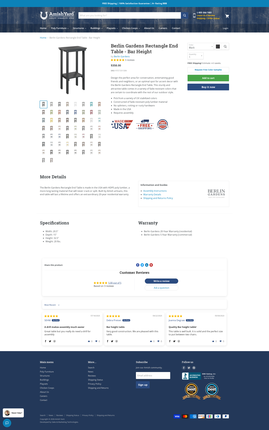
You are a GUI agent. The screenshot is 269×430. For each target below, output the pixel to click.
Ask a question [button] (161, 287)
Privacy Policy (94, 383)
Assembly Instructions (155, 190)
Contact (176, 28)
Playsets (111, 28)
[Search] (184, 15)
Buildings (96, 28)
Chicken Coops (130, 28)
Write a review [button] (162, 281)
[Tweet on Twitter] (142, 265)
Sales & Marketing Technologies (65, 422)
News (90, 371)
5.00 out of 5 (114, 282)
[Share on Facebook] (137, 265)
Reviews (92, 375)
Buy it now (208, 87)
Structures (79, 28)
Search (91, 367)
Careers (163, 28)
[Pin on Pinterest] (151, 265)
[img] (51, 316)
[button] (118, 60)
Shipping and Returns (98, 387)
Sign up (142, 384)
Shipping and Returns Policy (158, 198)
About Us (149, 28)
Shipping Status (95, 379)
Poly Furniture (59, 28)
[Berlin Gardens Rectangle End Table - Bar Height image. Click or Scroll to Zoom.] (73, 70)
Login (225, 28)
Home (43, 28)
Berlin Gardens (122, 56)
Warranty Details (152, 194)
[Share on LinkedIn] (146, 265)
